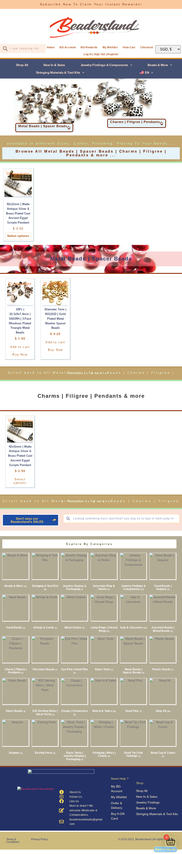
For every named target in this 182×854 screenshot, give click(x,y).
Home (51, 47)
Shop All (22, 65)
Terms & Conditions (12, 841)
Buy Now (19, 354)
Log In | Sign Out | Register (101, 54)
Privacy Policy (39, 839)
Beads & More (158, 65)
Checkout (146, 47)
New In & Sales (54, 65)
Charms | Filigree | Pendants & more (91, 396)
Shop (139, 783)
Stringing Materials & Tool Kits (58, 72)
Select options (18, 236)
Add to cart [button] (20, 347)
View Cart (129, 47)
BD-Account (67, 47)
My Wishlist (110, 47)
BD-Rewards (89, 47)
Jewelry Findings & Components (104, 65)
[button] (17, 173)
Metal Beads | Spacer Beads (91, 259)
